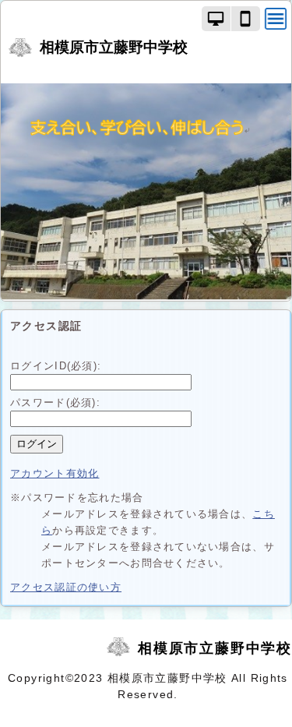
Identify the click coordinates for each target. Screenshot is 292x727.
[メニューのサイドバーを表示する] (276, 19)
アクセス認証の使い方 (65, 587)
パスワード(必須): (55, 402)
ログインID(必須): (55, 366)
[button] (216, 18)
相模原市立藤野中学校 (114, 47)
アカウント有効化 (54, 473)
